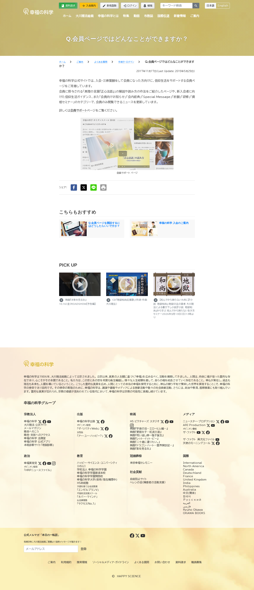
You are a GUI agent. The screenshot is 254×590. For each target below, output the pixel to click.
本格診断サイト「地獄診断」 (39, 445)
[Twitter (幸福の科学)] (40, 421)
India (186, 483)
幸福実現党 (30, 463)
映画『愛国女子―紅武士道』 (145, 432)
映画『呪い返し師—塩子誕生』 (146, 435)
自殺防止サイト (138, 479)
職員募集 (196, 562)
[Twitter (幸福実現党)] (40, 463)
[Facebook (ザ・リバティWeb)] (107, 428)
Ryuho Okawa (193, 509)
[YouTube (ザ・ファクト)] (198, 432)
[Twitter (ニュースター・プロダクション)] (218, 421)
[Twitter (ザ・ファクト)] (203, 432)
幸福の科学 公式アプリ (37, 441)
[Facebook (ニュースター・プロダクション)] (222, 421)
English (223, 5)
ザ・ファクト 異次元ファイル (199, 439)
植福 (147, 5)
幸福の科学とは (108, 15)
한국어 (187, 496)
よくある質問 (141, 562)
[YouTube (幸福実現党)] (49, 463)
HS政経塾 (83, 483)
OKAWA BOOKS (194, 513)
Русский (192, 499)
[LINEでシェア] (93, 187)
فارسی (187, 506)
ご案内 (194, 15)
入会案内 (89, 5)
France (188, 476)
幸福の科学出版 (86, 421)
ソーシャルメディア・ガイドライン (111, 562)
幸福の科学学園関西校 (90, 476)
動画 (137, 15)
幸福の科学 (30, 421)
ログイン (129, 5)
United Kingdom (194, 479)
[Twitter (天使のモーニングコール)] (213, 443)
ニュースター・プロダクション (199, 421)
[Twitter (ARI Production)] (208, 425)
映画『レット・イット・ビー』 (144, 438)
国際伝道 (163, 15)
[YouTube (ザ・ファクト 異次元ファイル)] (217, 439)
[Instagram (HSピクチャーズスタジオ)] (132, 425)
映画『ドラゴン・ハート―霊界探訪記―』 (152, 445)
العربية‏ (186, 503)
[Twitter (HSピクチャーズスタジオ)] (162, 421)
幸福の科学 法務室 (35, 438)
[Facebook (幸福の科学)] (44, 421)
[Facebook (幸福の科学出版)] (103, 421)
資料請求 (68, 5)
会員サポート (78, 110)
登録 (83, 548)
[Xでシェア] (84, 187)
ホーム (67, 15)
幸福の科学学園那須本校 (91, 473)
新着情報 (180, 15)
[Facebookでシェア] (74, 187)
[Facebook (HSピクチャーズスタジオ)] (167, 421)
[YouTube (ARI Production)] (213, 425)
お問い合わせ (162, 562)
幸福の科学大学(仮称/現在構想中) (97, 479)
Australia (189, 489)
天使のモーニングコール (196, 443)
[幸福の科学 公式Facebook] (132, 535)
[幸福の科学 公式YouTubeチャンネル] (143, 535)
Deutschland (192, 473)
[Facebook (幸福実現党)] (44, 463)
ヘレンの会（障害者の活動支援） (148, 482)
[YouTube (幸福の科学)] (49, 421)
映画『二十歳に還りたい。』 (145, 442)
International (192, 463)
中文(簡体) (189, 493)
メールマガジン (32, 428)
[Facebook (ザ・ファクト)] (208, 432)
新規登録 (109, 5)
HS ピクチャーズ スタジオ (144, 421)
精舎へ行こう (31, 431)
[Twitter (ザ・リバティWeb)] (102, 428)
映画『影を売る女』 (140, 448)
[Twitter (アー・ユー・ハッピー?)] (106, 436)
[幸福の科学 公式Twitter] (138, 535)
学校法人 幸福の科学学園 (92, 469)
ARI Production (194, 425)
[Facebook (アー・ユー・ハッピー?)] (110, 436)
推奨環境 (82, 562)
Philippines (191, 486)
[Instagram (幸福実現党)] (54, 463)
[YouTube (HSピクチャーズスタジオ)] (171, 421)
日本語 (210, 5)
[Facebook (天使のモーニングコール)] (218, 443)
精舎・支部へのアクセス (37, 435)
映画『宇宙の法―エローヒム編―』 (149, 428)
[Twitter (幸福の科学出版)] (98, 421)
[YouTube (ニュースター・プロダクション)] (227, 421)
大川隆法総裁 (85, 15)
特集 (126, 15)
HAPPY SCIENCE (129, 576)
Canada (188, 469)
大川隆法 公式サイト (35, 425)
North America (193, 466)
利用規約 (66, 562)
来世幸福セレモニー (141, 463)
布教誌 (148, 15)
